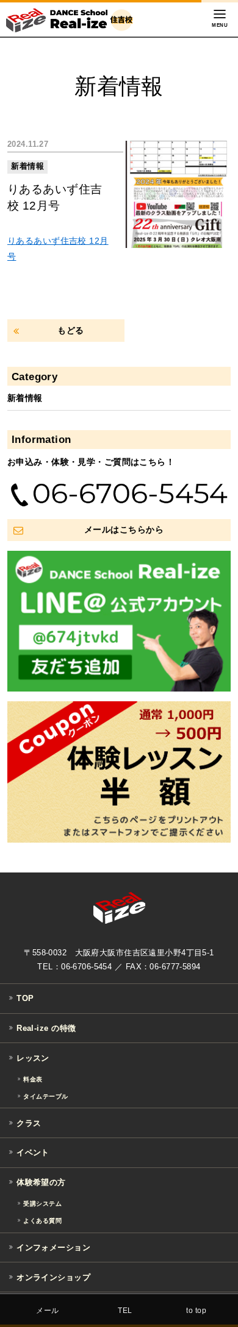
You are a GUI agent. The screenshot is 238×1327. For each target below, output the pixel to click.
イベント (32, 1152)
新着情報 (27, 166)
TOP (25, 998)
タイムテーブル (45, 1096)
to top (196, 1310)
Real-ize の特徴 (46, 1028)
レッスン (32, 1058)
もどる (70, 330)
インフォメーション (53, 1247)
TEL (125, 1310)
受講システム (42, 1203)
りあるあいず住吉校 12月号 (54, 197)
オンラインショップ (53, 1277)
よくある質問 (42, 1220)
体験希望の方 (41, 1182)
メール (47, 1310)
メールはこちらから (124, 529)
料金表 (32, 1079)
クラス (28, 1123)
